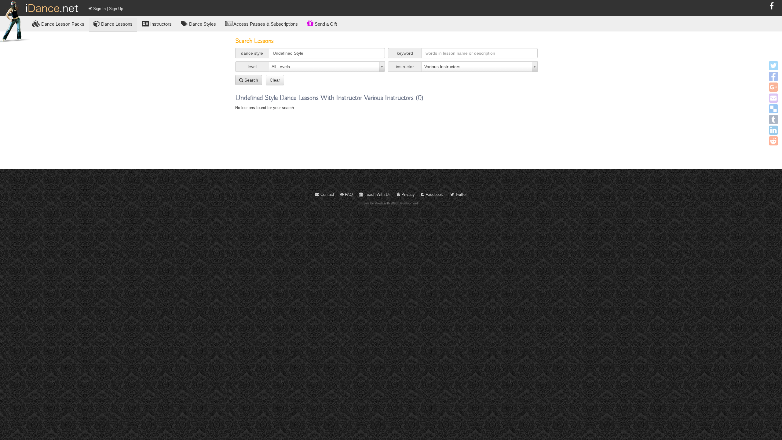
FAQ (348, 194)
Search (250, 80)
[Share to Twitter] (773, 65)
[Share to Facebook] (773, 76)
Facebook (433, 194)
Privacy (407, 194)
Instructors (160, 24)
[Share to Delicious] (773, 108)
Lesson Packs (62, 24)
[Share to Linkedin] (773, 130)
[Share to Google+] (773, 87)
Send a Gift (325, 24)
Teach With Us (377, 194)
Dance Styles (202, 24)
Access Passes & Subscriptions (265, 24)
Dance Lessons (116, 24)
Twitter (460, 194)
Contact (326, 194)
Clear (275, 80)
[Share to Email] (773, 98)
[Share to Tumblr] (773, 119)
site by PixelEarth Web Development (391, 203)
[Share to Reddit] (773, 140)
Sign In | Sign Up (107, 8)
